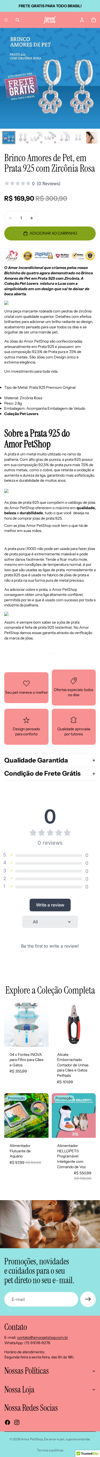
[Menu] (6, 20)
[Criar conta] (88, 1299)
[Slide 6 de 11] (78, 137)
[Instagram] (17, 1422)
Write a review (50, 905)
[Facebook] (7, 1422)
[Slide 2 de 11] (23, 137)
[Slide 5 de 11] (64, 137)
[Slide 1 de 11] (9, 137)
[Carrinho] (93, 20)
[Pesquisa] (17, 20)
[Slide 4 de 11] (50, 137)
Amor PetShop (32, 1439)
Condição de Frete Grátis (42, 773)
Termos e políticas (50, 1450)
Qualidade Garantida (36, 760)
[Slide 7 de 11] (92, 137)
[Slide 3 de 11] (36, 137)
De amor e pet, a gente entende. (67, 1439)
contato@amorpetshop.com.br (42, 1337)
